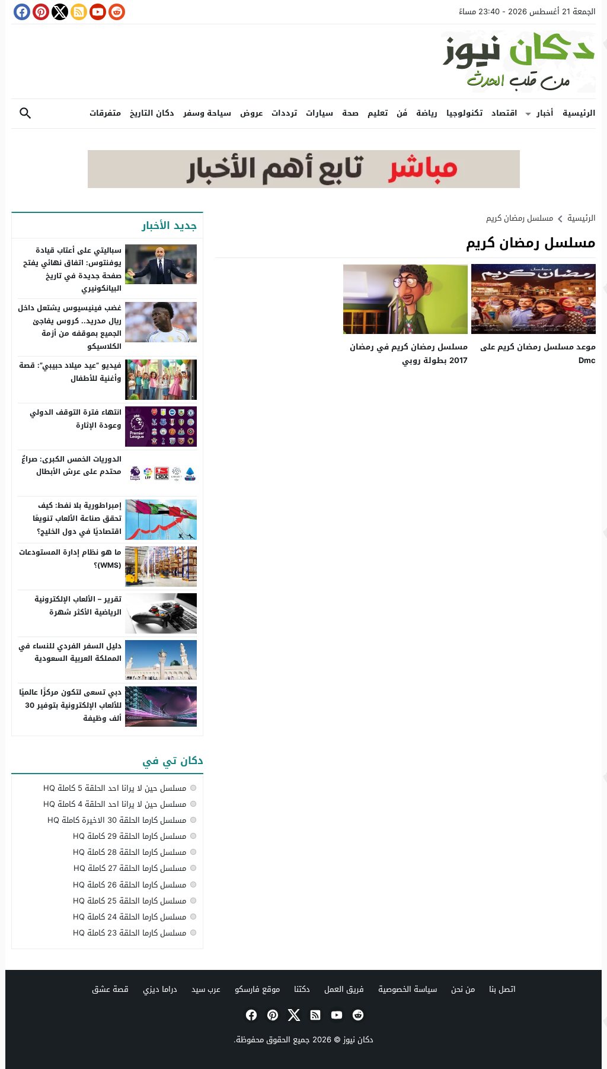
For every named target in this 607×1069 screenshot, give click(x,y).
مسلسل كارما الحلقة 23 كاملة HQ (129, 932)
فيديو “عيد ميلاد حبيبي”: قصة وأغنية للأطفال (70, 372)
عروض (251, 113)
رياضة (426, 113)
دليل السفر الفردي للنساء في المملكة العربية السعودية (70, 653)
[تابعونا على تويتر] (58, 12)
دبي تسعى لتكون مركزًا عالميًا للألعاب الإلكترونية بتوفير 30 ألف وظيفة (70, 705)
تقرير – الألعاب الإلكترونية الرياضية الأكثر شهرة (78, 606)
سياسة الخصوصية (407, 989)
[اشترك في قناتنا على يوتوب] (96, 12)
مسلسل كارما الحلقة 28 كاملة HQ (129, 852)
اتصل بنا (502, 989)
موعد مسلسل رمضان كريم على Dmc (538, 353)
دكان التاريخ (152, 113)
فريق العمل (344, 989)
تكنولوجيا (464, 113)
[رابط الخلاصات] (77, 12)
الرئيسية (579, 113)
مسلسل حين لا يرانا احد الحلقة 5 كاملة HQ (114, 788)
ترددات (284, 113)
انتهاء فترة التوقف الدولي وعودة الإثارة (76, 419)
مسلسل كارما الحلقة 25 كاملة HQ (129, 900)
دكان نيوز (358, 1039)
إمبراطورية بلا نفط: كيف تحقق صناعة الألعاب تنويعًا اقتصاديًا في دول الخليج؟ (77, 518)
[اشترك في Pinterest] (39, 12)
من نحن (463, 989)
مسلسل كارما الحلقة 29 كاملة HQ (129, 836)
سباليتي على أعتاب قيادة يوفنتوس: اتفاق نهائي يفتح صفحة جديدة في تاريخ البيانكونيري (72, 269)
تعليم (378, 113)
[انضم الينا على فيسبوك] (20, 12)
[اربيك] (304, 185)
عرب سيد (206, 989)
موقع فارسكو (257, 989)
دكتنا (302, 989)
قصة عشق (110, 989)
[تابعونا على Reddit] (115, 12)
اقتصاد (504, 113)
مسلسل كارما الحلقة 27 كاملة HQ (130, 868)
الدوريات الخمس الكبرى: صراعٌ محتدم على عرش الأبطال (71, 466)
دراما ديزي (160, 989)
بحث (25, 113)
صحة (350, 113)
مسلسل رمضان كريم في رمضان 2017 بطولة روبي (409, 353)
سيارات (319, 113)
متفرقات (105, 113)
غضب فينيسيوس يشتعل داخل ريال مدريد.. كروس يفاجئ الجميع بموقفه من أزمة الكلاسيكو (70, 327)
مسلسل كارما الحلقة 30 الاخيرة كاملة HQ (116, 820)
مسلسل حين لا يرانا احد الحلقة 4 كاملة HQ (114, 804)
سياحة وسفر (207, 113)
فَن (402, 113)
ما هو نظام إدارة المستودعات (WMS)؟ (70, 559)
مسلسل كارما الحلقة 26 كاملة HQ (129, 884)
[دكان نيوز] (303, 61)
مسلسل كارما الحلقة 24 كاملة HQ (129, 916)
